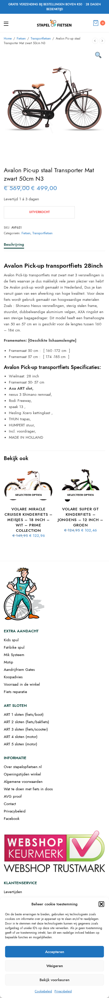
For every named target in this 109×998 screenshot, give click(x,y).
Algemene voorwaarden (23, 781)
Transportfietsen (41, 38)
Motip (8, 662)
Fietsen (21, 38)
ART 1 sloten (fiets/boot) (24, 714)
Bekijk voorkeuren (54, 980)
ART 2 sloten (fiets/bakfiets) (26, 722)
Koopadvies (13, 677)
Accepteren (54, 952)
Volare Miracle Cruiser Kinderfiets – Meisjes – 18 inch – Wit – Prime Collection (28, 519)
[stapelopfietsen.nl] (54, 23)
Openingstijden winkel (22, 774)
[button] (101, 904)
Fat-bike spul (14, 647)
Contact (10, 804)
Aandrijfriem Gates (19, 669)
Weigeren (54, 966)
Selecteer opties (28, 495)
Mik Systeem (14, 655)
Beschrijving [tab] (14, 245)
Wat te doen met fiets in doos (28, 789)
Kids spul (11, 640)
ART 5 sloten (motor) (20, 744)
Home (8, 38)
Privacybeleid (63, 991)
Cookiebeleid (43, 991)
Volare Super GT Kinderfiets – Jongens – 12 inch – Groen (80, 517)
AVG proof (13, 796)
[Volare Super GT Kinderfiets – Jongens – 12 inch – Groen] (80, 485)
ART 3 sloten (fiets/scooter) (26, 729)
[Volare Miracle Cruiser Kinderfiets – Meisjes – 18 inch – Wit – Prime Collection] (28, 485)
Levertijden (13, 892)
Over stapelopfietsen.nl (23, 767)
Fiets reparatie (15, 692)
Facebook (12, 818)
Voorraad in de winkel (22, 684)
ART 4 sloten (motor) (21, 737)
